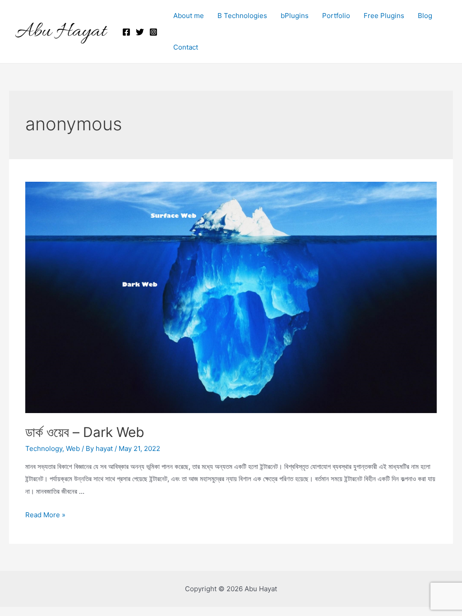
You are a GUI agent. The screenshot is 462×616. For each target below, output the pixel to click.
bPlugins (295, 15)
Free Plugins (384, 15)
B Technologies (242, 15)
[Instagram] (153, 32)
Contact (185, 47)
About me (188, 15)
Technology (43, 448)
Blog (425, 15)
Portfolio (336, 15)
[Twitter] (140, 32)
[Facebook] (126, 32)
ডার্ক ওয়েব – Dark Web (84, 432)
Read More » (45, 514)
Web (73, 448)
